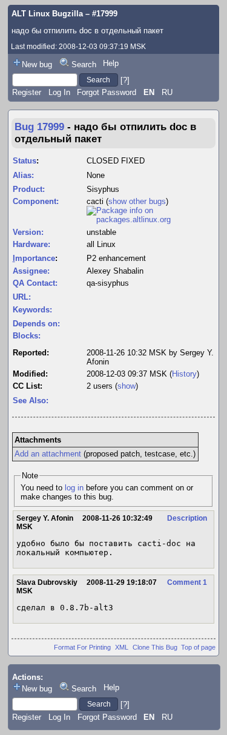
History (184, 373)
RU (167, 92)
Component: (36, 201)
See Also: (30, 400)
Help (111, 63)
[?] (125, 79)
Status (24, 160)
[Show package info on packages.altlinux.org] (151, 219)
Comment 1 (187, 582)
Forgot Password (106, 92)
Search (83, 64)
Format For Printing (82, 647)
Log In (59, 92)
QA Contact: (35, 283)
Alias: (23, 175)
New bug (37, 64)
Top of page (198, 647)
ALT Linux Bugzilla (47, 13)
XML (121, 647)
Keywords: (32, 309)
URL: (22, 297)
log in (74, 487)
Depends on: (36, 323)
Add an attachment (48, 453)
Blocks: (27, 335)
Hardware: (31, 244)
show (126, 386)
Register (26, 92)
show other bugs (137, 201)
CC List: (27, 386)
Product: (29, 189)
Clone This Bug (155, 647)
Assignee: (31, 270)
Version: (28, 232)
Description (187, 518)
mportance (34, 258)
